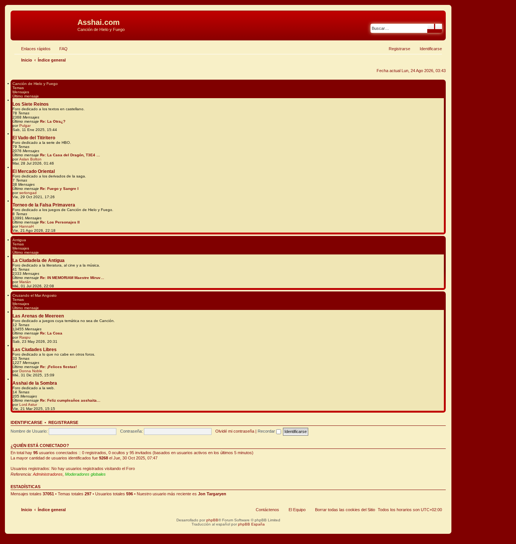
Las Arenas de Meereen (38, 316)
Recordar (267, 431)
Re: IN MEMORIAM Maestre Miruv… (72, 278)
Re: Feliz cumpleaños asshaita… (70, 400)
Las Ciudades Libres (34, 349)
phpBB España (251, 524)
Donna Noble (30, 371)
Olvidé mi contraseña (234, 431)
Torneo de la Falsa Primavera (43, 205)
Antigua (19, 240)
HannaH (26, 226)
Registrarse (63, 422)
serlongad (28, 193)
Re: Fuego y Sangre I (59, 188)
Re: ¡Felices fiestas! (58, 367)
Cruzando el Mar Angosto (34, 295)
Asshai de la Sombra (34, 383)
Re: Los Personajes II (60, 222)
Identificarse (26, 422)
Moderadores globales (85, 474)
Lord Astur (28, 404)
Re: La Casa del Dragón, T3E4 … (70, 155)
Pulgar (25, 125)
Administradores (48, 474)
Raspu (25, 337)
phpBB (212, 520)
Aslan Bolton (30, 159)
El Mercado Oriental (33, 171)
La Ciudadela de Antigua (38, 260)
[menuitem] (60, 48)
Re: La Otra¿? (52, 121)
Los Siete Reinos (30, 104)
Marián (25, 282)
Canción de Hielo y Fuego (35, 84)
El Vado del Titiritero (33, 137)
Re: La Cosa (51, 333)
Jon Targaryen (212, 494)
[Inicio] (44, 24)
